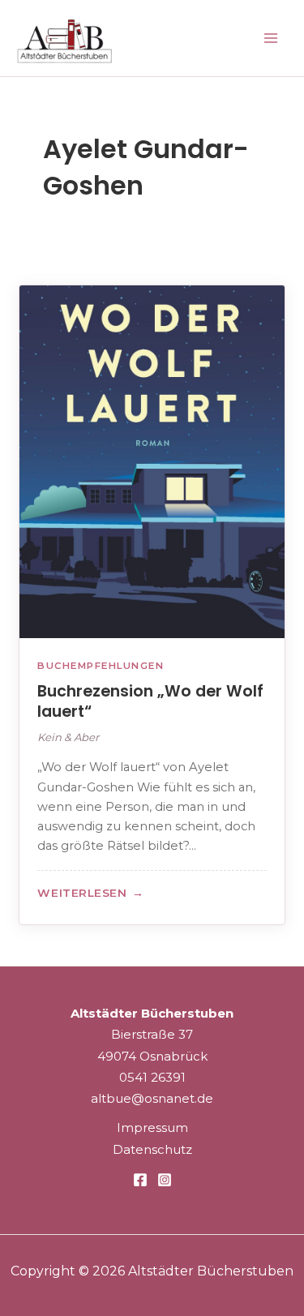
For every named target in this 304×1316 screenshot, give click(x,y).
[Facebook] (140, 1179)
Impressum (152, 1127)
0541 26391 (152, 1077)
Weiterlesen (90, 894)
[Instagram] (164, 1179)
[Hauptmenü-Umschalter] (271, 38)
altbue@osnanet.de (152, 1098)
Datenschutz (152, 1149)
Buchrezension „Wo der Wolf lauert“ (150, 701)
